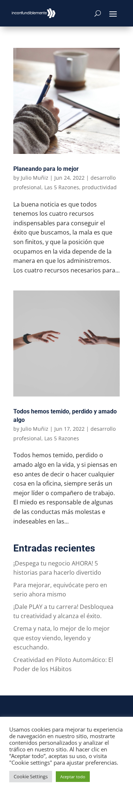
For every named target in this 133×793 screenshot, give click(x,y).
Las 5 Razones (61, 187)
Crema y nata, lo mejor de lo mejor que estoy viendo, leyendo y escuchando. (61, 637)
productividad (99, 187)
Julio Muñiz (34, 177)
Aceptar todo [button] (72, 776)
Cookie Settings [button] (31, 776)
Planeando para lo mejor (46, 168)
